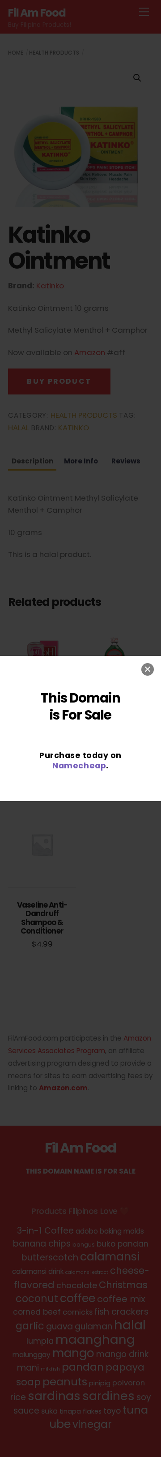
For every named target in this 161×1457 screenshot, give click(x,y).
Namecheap (79, 765)
